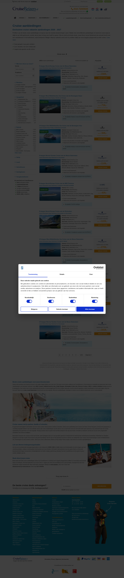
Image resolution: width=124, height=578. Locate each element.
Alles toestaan (90, 309)
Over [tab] (91, 274)
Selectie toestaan (62, 309)
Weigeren (34, 309)
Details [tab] (62, 274)
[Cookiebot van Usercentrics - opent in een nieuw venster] (95, 267)
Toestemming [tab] (32, 274)
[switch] (51, 301)
